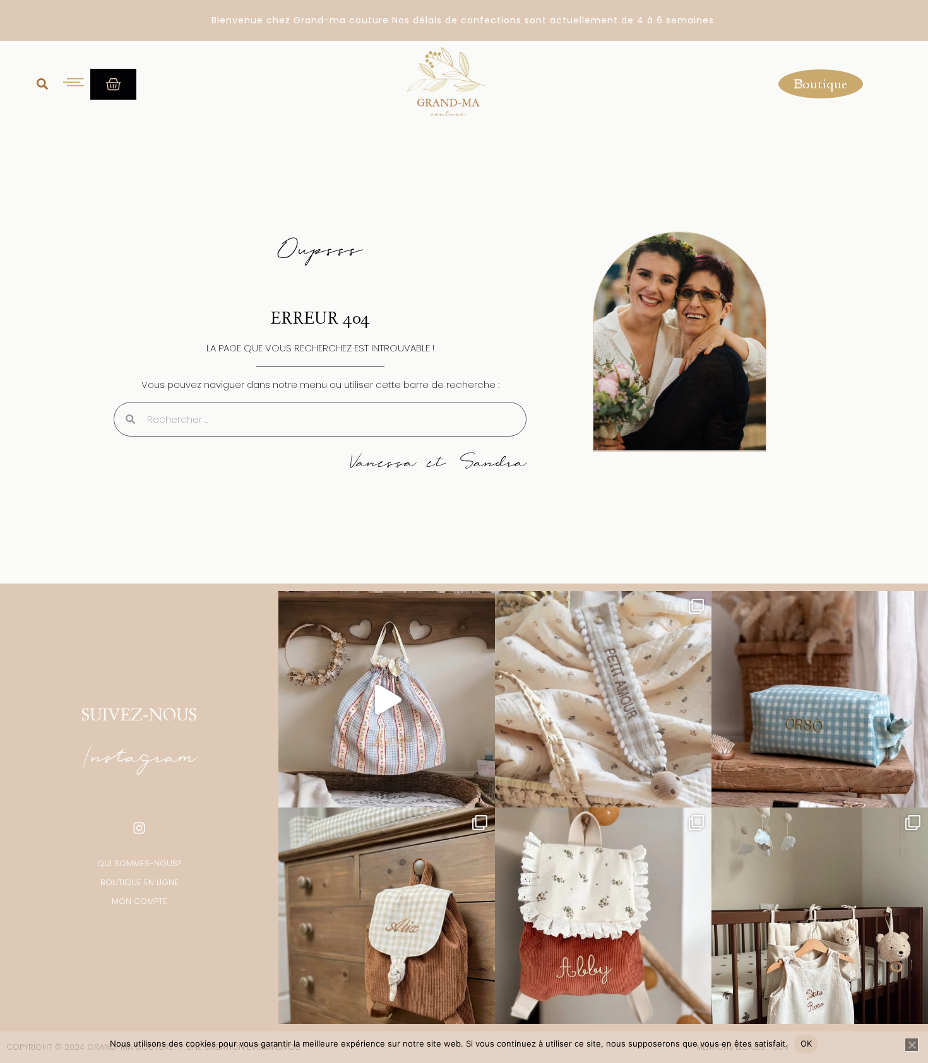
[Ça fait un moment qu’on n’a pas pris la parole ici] (603, 916)
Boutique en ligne (139, 882)
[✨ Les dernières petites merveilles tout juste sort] (603, 699)
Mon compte (139, 901)
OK (806, 1043)
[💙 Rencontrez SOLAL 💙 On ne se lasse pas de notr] (819, 699)
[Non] (912, 1045)
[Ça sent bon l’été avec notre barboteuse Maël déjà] (819, 916)
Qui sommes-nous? (139, 863)
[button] (42, 84)
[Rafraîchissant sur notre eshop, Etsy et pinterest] (386, 699)
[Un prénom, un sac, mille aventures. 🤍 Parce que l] (386, 916)
